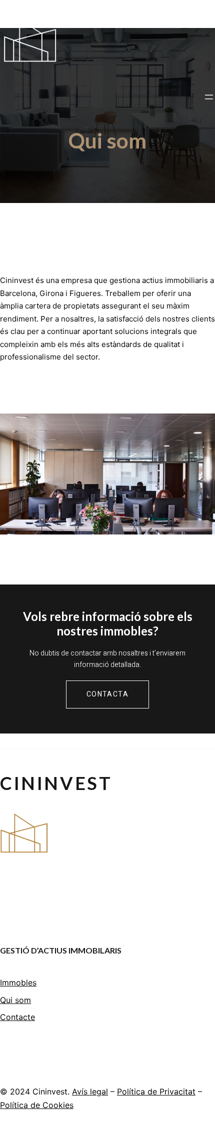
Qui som (15, 1000)
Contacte (17, 1017)
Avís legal (90, 1091)
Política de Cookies (37, 1105)
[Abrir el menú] (209, 97)
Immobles (18, 983)
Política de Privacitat (156, 1091)
